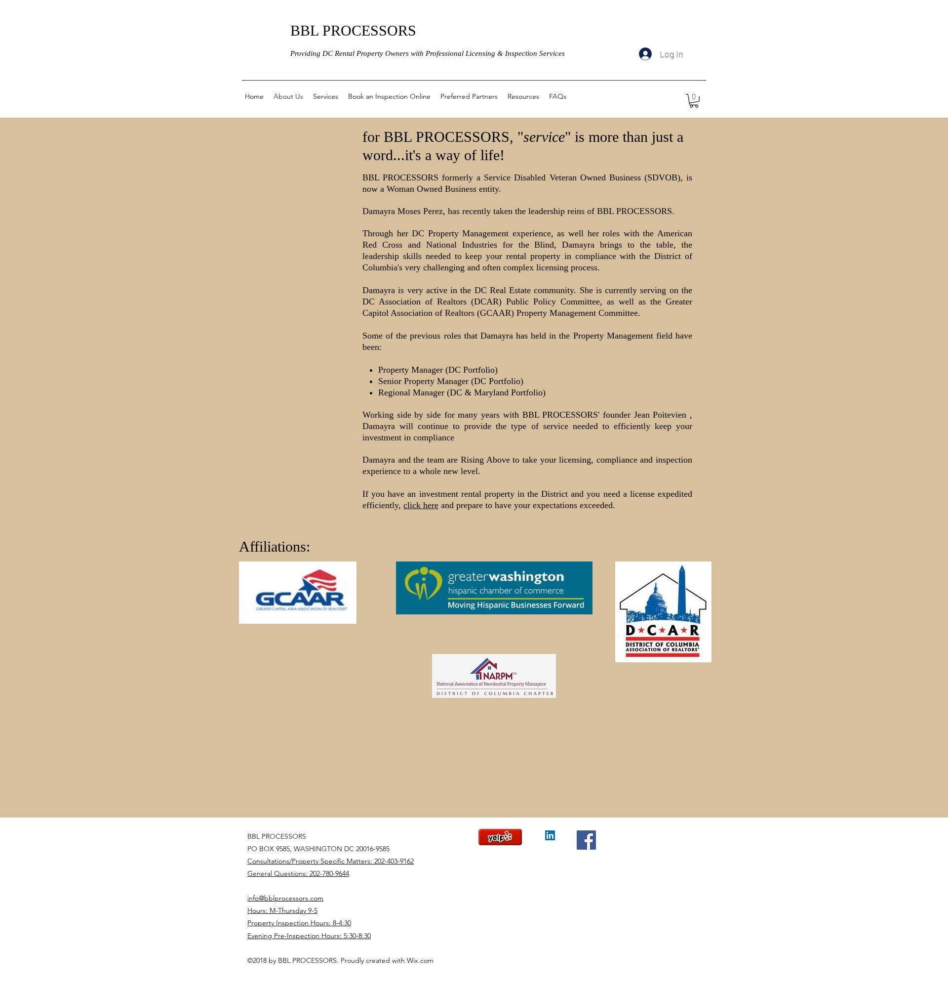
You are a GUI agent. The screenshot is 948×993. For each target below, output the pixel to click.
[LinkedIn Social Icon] (550, 835)
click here (420, 505)
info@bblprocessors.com (285, 898)
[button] (694, 101)
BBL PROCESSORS (353, 30)
